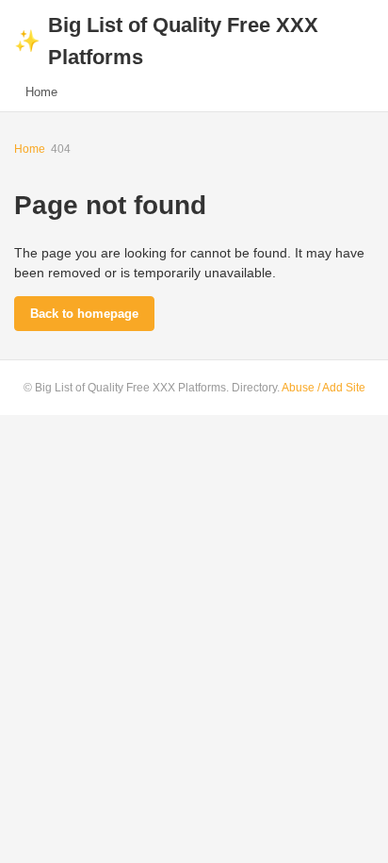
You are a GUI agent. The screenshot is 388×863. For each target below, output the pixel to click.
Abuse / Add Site (323, 387)
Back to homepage (84, 314)
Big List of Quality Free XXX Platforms (166, 41)
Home (41, 92)
